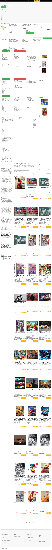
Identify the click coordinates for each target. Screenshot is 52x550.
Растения (7, 212)
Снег (1, 220)
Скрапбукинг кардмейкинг (5, 139)
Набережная (8, 200)
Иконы (3, 99)
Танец (11, 222)
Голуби (10, 173)
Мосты (8, 197)
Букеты (9, 168)
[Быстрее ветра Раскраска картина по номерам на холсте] (45, 469)
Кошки (6, 190)
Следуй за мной (6, 219)
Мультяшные (16, 58)
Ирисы (2, 187)
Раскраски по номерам (12, 39)
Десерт (8, 176)
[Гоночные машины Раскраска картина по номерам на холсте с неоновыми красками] (20, 383)
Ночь (8, 202)
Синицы (6, 218)
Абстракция (4, 53)
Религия (2, 213)
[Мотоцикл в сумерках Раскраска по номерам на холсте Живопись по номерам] (45, 354)
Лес (4, 192)
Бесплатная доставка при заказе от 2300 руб (35, 125)
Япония (9, 229)
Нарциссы (2, 201)
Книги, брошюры (4, 152)
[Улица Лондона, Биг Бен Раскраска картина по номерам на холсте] (32, 326)
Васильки (4, 169)
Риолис (15, 108)
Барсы (8, 167)
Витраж (2, 171)
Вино (6, 170)
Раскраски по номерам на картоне (32, 54)
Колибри (6, 188)
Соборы (2, 221)
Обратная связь (3, 15)
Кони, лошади (16, 57)
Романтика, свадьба (5, 111)
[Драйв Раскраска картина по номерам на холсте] (32, 297)
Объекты (3, 89)
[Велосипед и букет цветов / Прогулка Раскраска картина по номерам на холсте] (45, 240)
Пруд (4, 211)
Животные (15, 55)
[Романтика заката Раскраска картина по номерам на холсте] (32, 383)
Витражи (3, 151)
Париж (2, 206)
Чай (6, 227)
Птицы (15, 53)
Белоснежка (16, 100)
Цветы (3, 91)
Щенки (4, 228)
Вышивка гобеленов (30, 105)
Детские (3, 84)
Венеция (2, 170)
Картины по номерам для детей (31, 60)
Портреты (5, 209)
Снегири (3, 220)
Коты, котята (16, 56)
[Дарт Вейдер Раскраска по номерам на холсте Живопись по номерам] (44, 70)
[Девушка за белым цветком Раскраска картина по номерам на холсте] (44, 63)
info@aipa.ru (43, 541)
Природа (3, 58)
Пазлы (23, 39)
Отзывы (2, 18)
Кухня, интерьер (4, 57)
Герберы (11, 172)
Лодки (2, 193)
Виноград (8, 170)
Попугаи (2, 209)
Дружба (2, 182)
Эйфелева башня (7, 228)
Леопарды (2, 192)
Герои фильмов (3, 173)
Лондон (4, 193)
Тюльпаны (9, 223)
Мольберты (4, 117)
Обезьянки (2, 203)
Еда (6, 182)
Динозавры (5, 178)
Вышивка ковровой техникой (31, 106)
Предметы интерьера (5, 101)
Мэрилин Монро (3, 200)
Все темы (4, 161)
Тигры (7, 223)
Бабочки (10, 166)
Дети (10, 176)
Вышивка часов (29, 107)
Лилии (8, 192)
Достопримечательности (4, 181)
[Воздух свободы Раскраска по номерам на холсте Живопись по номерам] (20, 354)
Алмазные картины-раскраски (31, 56)
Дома (4, 179)
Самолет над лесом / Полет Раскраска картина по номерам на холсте (44, 191)
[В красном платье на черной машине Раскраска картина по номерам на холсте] (20, 183)
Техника (5, 223)
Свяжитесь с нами (30, 537)
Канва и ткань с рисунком (30, 100)
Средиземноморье (6, 222)
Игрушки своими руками (5, 145)
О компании (3, 155)
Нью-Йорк (10, 202)
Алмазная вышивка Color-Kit (31, 81)
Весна (5, 170)
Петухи (2, 207)
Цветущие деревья (4, 226)
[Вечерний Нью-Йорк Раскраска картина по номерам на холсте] (20, 411)
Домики (2, 180)
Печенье (4, 207)
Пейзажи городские (5, 59)
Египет (4, 182)
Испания (4, 187)
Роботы (7, 213)
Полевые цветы (9, 208)
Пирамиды (9, 207)
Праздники (3, 108)
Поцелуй (10, 209)
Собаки (10, 220)
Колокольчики (10, 188)
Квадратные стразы (17, 82)
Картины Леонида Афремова (6, 64)
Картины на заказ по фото (20, 51)
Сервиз (10, 216)
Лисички (10, 192)
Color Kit (15, 111)
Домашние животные (8, 179)
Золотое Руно (16, 101)
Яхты (11, 229)
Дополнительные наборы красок (7, 122)
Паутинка (15, 107)
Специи (10, 221)
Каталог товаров (4, 132)
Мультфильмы (3, 199)
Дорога (4, 180)
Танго (9, 222)
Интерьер (10, 186)
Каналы (9, 187)
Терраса (2, 223)
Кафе (4, 188)
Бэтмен (11, 168)
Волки (2, 172)
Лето (6, 192)
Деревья (5, 176)
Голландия (7, 173)
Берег (2, 168)
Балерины (2, 167)
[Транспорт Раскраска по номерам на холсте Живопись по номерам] (32, 411)
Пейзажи (10, 206)
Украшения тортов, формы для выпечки (8, 138)
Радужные (16, 65)
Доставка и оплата (4, 17)
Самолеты (28, 168)
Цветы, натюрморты (5, 112)
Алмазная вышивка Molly (30, 83)
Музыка (3, 56)
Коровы (7, 189)
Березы (4, 168)
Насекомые (6, 201)
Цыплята (3, 227)
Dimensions (16, 110)
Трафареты (3, 148)
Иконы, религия (16, 64)
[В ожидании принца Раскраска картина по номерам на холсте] (32, 497)
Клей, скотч (3, 147)
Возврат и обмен (4, 156)
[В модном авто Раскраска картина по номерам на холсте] (45, 497)
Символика (9, 217)
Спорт (2, 222)
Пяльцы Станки (29, 99)
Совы (15, 54)
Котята (2, 190)
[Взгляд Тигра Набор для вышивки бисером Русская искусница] (44, 101)
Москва (5, 197)
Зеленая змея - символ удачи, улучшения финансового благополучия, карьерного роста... (6, 246)
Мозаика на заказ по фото (20, 78)
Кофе (4, 190)
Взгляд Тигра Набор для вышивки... (44, 105)
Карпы (2, 188)
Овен (15, 106)
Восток (3, 102)
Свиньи (5, 216)
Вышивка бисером (29, 102)
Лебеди (9, 191)
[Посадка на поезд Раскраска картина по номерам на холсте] (45, 269)
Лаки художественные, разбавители (32, 64)
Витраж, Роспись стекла (5, 150)
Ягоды (4, 229)
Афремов (4, 166)
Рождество (9, 213)
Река (10, 212)
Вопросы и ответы (4, 157)
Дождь (2, 179)
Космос (10, 189)
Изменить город (39, 27)
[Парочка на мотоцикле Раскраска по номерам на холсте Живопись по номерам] (32, 469)
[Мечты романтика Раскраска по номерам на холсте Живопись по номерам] (45, 326)
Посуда (8, 209)
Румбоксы (23, 40)
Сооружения (7, 221)
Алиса (15, 98)
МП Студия (16, 105)
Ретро (4, 213)
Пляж (2, 208)
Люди (3, 55)
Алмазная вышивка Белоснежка (31, 82)
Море (6, 196)
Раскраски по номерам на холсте (32, 53)
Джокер (7, 177)
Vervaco (15, 116)
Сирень (15, 60)
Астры (2, 166)
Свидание (2, 216)
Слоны (10, 219)
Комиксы (2, 189)
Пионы (15, 59)
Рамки (15, 86)
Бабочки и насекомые (5, 100)
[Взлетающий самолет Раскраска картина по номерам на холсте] (20, 440)
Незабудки (2, 202)
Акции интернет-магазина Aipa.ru (7, 158)
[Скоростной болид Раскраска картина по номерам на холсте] (45, 411)
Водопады (4, 171)
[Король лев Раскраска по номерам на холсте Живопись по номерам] (44, 55)
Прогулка (2, 211)
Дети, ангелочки (4, 54)
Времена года (7, 172)
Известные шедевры (4, 186)
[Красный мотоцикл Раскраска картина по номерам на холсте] (32, 354)
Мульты (7, 199)
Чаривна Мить (16, 109)
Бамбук (5, 167)
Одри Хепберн (8, 203)
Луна (11, 193)
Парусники (4, 206)
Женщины (4, 183)
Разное (3, 110)
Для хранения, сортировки (18, 87)
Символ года (5, 217)
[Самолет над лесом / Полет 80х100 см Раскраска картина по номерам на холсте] (20, 240)
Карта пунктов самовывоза (5, 23)
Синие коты (2, 218)
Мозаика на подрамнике (18, 81)
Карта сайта (29, 540)
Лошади (9, 193)
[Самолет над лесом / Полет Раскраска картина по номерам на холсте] (45, 183)
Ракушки (5, 212)
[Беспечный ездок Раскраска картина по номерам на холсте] (45, 383)
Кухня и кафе (4, 81)
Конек (15, 102)
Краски (28, 63)
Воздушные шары (9, 171)
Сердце (2, 217)
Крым (8, 190)
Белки (10, 167)
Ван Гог (2, 169)
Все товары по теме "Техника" (44, 169)
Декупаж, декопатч (4, 141)
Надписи (3, 106)
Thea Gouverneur (16, 115)
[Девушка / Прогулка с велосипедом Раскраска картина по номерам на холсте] (32, 440)
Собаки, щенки (16, 66)
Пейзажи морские (5, 60)
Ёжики (11, 182)
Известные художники (5, 63)
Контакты (2, 20)
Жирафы (11, 183)
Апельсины (10, 165)
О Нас (2, 16)
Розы (15, 63)
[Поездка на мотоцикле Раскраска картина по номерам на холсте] (20, 326)
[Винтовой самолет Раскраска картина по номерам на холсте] (20, 497)
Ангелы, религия (4, 98)
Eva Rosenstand (16, 112)
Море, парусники (4, 65)
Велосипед (8, 169)
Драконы (10, 181)
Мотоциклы (10, 197)
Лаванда (6, 191)
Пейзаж (3, 107)
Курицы (2, 191)
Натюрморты (10, 201)
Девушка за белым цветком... (43, 66)
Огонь (5, 203)
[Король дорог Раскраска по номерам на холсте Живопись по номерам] (20, 297)
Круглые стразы (16, 84)
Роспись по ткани (4, 149)
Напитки (11, 200)
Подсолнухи (4, 208)
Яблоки (2, 229)
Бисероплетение (29, 98)
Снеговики (6, 220)
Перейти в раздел (6, 51)
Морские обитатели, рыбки (6, 88)
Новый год (6, 202)
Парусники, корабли (5, 105)
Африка (7, 166)
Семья (7, 216)
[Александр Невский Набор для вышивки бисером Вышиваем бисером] (44, 111)
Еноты (2, 183)
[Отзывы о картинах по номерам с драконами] (7, 255)
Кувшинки (10, 190)
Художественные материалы (6, 137)
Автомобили (15, 168)
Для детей (9, 178)
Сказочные (2, 219)
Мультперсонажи (6, 198)
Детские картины (3, 177)
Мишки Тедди (3, 196)
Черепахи (8, 227)
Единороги (8, 182)
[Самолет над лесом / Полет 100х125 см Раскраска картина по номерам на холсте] (45, 212)
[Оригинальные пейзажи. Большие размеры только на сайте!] (7, 233)
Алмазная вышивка (5, 534)
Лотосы (6, 193)
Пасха (7, 206)
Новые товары (29, 534)
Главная (3, 131)
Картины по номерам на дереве (31, 55)
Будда (6, 168)
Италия (7, 187)
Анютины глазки (5, 165)
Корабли (5, 189)
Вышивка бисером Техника (43, 168)
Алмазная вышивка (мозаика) (13, 40)
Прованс (8, 210)
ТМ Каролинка (16, 99)
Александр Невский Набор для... (44, 115)
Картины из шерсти (5, 140)
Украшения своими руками (6, 146)
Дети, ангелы (4, 87)
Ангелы (2, 165)
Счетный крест (29, 101)
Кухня (4, 191)
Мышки (9, 199)
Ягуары (6, 229)
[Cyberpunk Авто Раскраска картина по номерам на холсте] (45, 297)
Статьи (2, 19)
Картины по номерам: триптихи (31, 57)
